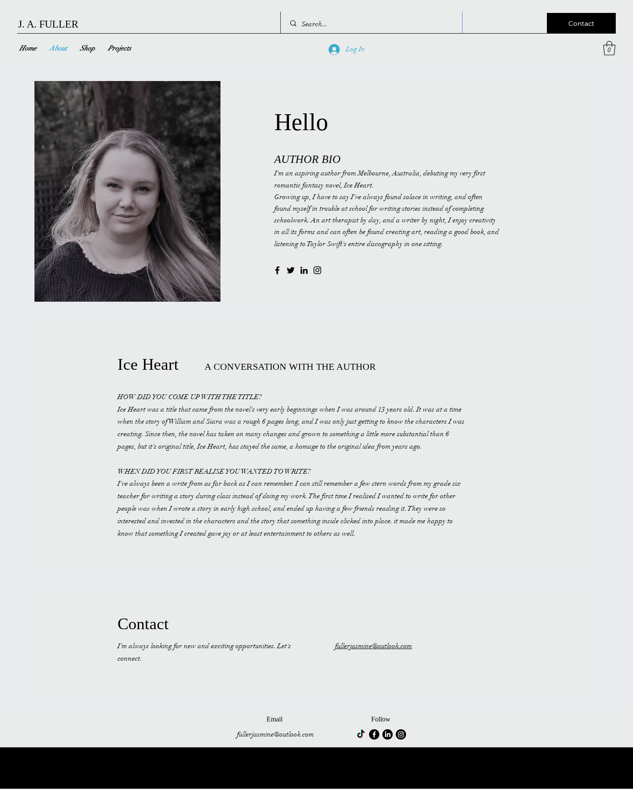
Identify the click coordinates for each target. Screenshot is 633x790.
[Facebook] (277, 270)
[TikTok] (361, 734)
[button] (581, 23)
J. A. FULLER (48, 24)
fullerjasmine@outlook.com (373, 646)
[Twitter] (290, 270)
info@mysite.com (49, 784)
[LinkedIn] (304, 270)
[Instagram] (317, 270)
